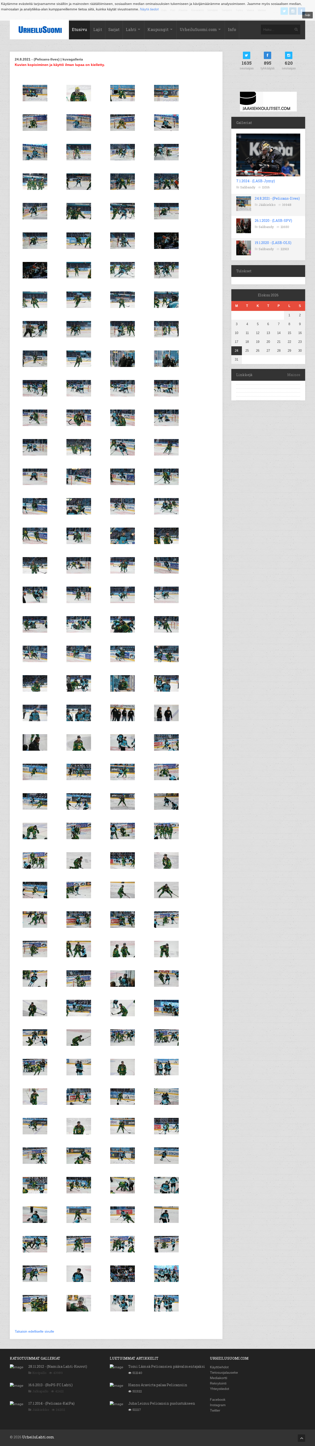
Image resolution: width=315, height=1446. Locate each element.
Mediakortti (218, 1378)
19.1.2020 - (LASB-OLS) (273, 242)
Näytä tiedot (149, 9)
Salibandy (247, 187)
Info (232, 29)
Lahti (131, 29)
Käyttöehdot (219, 1367)
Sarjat (114, 29)
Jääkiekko (267, 204)
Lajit (97, 29)
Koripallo (39, 1372)
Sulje (307, 15)
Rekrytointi (218, 1383)
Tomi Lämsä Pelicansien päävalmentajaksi (166, 1366)
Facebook (217, 1399)
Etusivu (79, 29)
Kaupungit (158, 29)
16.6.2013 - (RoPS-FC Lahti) (50, 1385)
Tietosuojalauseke (224, 1372)
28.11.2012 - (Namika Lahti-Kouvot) (57, 1366)
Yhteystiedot (219, 1389)
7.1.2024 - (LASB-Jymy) (255, 181)
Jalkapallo (40, 1391)
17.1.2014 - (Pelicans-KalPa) (51, 1403)
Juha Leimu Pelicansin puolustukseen (161, 1403)
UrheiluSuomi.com (198, 29)
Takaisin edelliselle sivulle (34, 1331)
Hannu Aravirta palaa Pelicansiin (157, 1385)
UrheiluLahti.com (38, 1437)
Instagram (218, 1405)
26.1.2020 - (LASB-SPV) (273, 220)
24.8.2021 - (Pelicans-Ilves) (277, 198)
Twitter (215, 1410)
